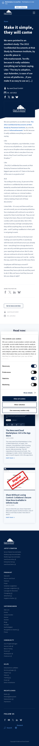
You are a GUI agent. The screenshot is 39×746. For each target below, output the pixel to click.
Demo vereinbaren (9, 682)
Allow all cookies (19, 399)
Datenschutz (8, 699)
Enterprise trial (9, 562)
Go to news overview (13, 306)
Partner (6, 617)
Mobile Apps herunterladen (12, 557)
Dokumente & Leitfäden (11, 668)
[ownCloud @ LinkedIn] (17, 720)
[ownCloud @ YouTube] (9, 720)
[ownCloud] (8, 12)
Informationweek (16, 130)
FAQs (6, 675)
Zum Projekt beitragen (10, 644)
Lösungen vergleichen (11, 588)
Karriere (6, 620)
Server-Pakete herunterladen (12, 552)
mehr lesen (9, 458)
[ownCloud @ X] (13, 720)
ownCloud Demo (9, 564)
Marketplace (7, 653)
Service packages (10, 670)
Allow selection (19, 404)
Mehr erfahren (21, 7)
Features (6, 581)
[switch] (34, 372)
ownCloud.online (9, 559)
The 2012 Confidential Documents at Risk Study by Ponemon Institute (19, 125)
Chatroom (7, 656)
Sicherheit (8, 596)
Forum (6, 651)
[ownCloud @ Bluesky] (17, 97)
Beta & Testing (8, 649)
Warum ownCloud (9, 578)
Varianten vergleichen (10, 586)
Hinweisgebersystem (10, 697)
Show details (28, 393)
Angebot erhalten (10, 598)
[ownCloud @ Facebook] (5, 720)
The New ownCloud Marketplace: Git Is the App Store (18, 433)
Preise (6, 583)
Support (7, 673)
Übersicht (7, 576)
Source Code (7, 646)
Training (7, 677)
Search (9, 728)
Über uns (6, 610)
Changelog (8, 593)
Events (6, 612)
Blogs (5, 622)
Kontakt (6, 625)
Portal (6, 680)
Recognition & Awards (11, 630)
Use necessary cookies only (19, 410)
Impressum (7, 701)
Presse (6, 632)
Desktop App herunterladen (12, 554)
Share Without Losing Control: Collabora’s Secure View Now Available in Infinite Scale (18, 498)
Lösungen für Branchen (11, 591)
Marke (6, 694)
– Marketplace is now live (19, 3)
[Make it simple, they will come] (5, 97)
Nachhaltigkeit (8, 627)
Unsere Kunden (8, 615)
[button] (20, 725)
